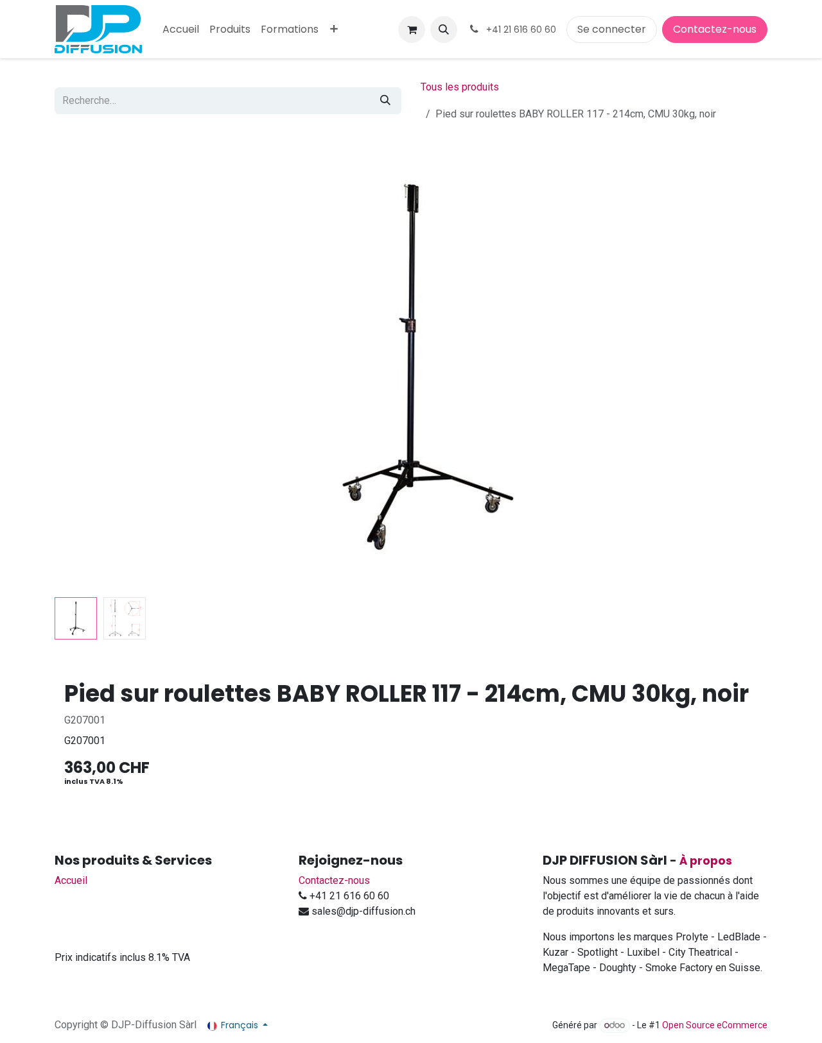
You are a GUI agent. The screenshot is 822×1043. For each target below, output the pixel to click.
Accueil (71, 880)
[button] (443, 29)
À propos (705, 861)
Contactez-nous (714, 29)
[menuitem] (180, 29)
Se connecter (611, 29)
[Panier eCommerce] (411, 29)
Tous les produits (460, 87)
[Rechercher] (385, 100)
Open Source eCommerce (714, 1025)
